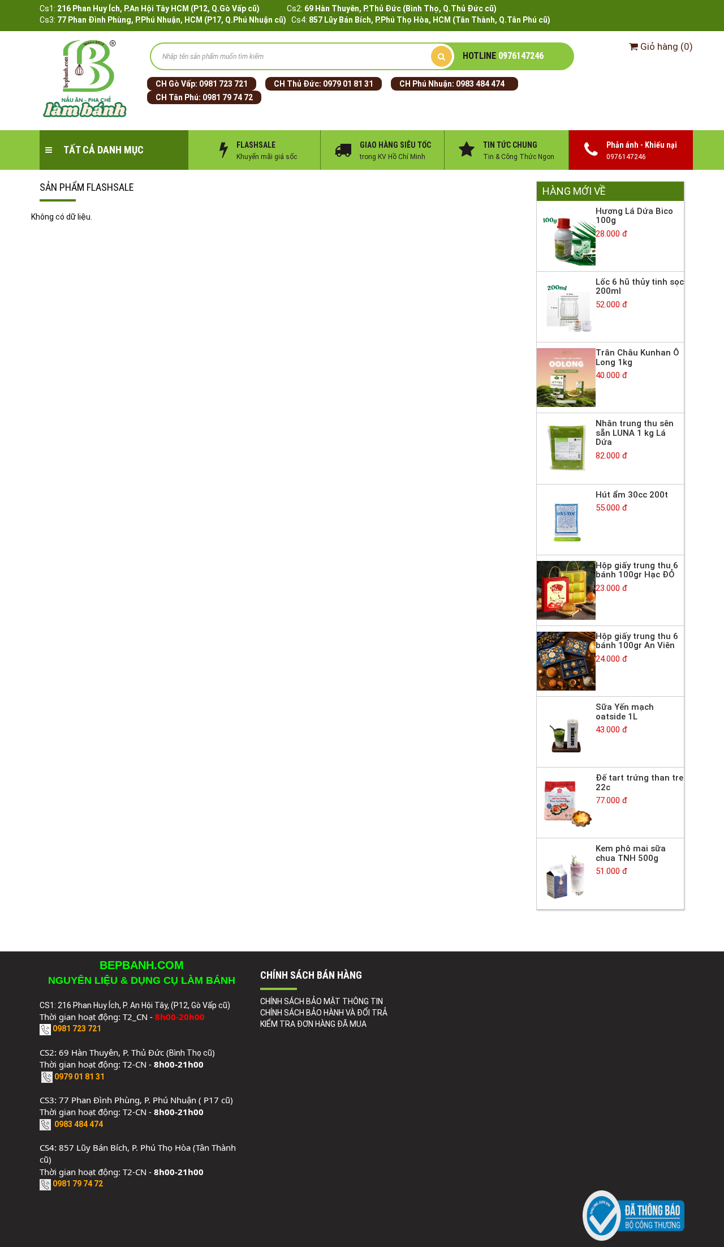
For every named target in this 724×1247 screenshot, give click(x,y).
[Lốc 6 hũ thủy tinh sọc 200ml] (566, 306)
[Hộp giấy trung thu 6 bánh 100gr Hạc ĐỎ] (566, 589)
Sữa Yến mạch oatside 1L (625, 712)
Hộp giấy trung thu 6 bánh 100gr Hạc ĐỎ (637, 570)
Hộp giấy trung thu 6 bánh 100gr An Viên (637, 641)
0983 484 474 (480, 83)
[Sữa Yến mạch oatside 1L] (566, 731)
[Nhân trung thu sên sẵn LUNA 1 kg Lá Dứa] (566, 447)
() (666, 46)
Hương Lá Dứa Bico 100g (634, 216)
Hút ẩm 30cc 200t (632, 495)
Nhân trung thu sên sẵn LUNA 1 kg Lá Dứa (635, 432)
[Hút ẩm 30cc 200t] (566, 518)
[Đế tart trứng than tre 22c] (566, 802)
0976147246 (503, 55)
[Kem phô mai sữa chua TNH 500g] (566, 872)
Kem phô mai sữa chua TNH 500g (631, 853)
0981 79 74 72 (227, 97)
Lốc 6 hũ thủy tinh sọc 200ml (640, 287)
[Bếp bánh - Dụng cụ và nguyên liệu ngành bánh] (86, 79)
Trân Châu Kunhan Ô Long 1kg (637, 357)
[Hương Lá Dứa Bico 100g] (566, 235)
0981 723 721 (223, 83)
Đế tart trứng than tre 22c (639, 782)
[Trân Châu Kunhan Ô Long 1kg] (566, 377)
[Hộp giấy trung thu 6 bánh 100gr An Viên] (566, 660)
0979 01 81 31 (348, 83)
